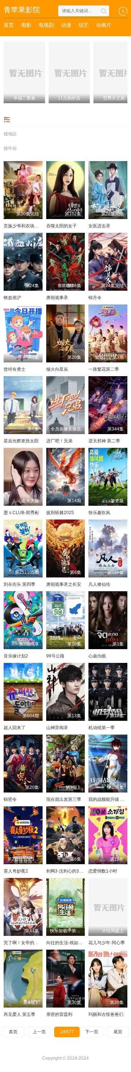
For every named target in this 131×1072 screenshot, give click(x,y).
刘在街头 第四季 (19, 584)
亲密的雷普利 (59, 1014)
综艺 (84, 25)
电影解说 (41, 39)
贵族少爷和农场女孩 (23, 225)
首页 (9, 25)
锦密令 (10, 799)
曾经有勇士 (14, 369)
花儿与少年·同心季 (106, 942)
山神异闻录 (57, 727)
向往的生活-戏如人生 (66, 942)
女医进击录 (99, 225)
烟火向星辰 (57, 369)
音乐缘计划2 (16, 656)
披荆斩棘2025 (60, 512)
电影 (26, 25)
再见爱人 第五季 (19, 1014)
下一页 (91, 1031)
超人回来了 (14, 727)
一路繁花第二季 (103, 369)
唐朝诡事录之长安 (63, 584)
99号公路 (55, 656)
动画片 (103, 25)
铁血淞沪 (12, 297)
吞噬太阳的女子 (61, 225)
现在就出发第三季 (63, 799)
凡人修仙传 (99, 584)
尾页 (118, 1031)
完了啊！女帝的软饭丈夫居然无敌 (36, 942)
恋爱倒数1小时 (102, 871)
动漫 (66, 25)
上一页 (39, 1031)
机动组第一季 (101, 727)
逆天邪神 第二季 (104, 440)
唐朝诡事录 (57, 297)
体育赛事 (14, 39)
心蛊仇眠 (97, 656)
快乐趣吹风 (99, 512)
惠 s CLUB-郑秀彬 (21, 512)
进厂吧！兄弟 (59, 440)
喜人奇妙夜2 (16, 871)
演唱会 (66, 39)
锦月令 (95, 297)
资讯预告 (92, 39)
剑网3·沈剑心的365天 (67, 871)
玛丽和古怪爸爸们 (105, 1014)
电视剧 (46, 25)
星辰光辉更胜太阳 (21, 440)
